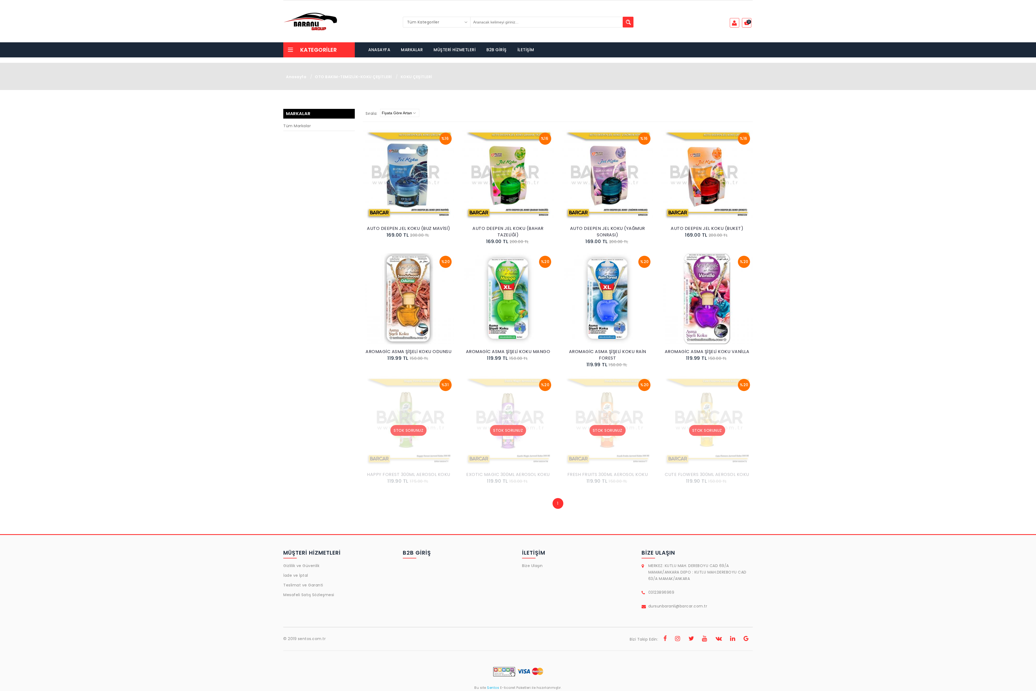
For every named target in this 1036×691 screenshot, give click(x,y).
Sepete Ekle (410, 181)
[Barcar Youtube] (704, 639)
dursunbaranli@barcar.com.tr (677, 606)
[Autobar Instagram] (677, 639)
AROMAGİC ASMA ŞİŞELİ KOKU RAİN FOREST (607, 354)
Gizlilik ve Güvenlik (301, 565)
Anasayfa (296, 77)
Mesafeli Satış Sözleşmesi (308, 594)
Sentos (493, 687)
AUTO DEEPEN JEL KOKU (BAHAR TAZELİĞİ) (508, 231)
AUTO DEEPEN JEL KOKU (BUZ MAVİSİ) (408, 228)
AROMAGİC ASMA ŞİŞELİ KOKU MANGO (508, 351)
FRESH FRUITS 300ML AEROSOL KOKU (607, 474)
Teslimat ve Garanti (303, 585)
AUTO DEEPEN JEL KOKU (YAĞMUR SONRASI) (607, 231)
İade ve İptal (295, 575)
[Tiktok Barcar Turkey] (746, 639)
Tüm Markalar (297, 126)
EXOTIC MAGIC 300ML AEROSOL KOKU (508, 474)
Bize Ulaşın (532, 565)
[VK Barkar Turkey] (718, 639)
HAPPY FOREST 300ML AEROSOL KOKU (408, 474)
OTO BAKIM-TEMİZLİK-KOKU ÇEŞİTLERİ (353, 77)
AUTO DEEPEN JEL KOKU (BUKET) (707, 228)
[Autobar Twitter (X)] (691, 639)
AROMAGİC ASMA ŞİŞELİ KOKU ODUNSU (408, 351)
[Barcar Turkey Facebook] (665, 639)
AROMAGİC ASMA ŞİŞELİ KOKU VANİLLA (707, 351)
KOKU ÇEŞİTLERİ (416, 77)
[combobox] (437, 22)
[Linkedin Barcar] (732, 639)
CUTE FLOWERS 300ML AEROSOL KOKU (707, 474)
